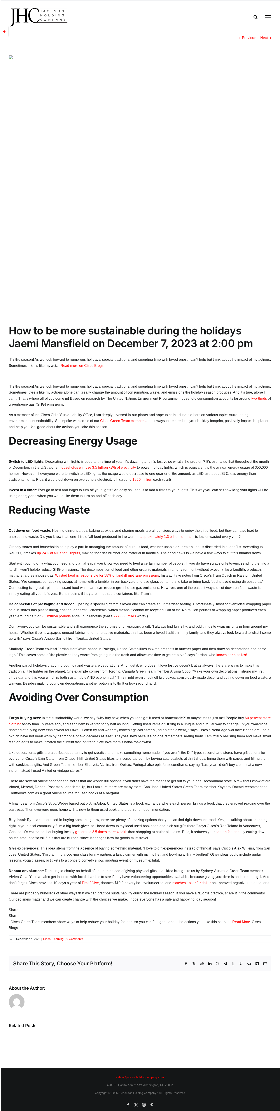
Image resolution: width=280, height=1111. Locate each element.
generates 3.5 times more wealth (101, 832)
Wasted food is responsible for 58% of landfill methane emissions (107, 575)
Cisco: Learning (53, 939)
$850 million (142, 479)
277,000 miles (125, 616)
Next (264, 38)
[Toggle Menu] (268, 17)
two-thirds (259, 398)
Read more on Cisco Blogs (82, 365)
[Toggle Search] (256, 17)
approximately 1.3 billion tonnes (165, 537)
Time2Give (90, 883)
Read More (241, 922)
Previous (249, 38)
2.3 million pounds (56, 616)
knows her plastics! (231, 655)
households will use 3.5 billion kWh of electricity (98, 467)
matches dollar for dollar (191, 883)
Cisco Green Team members (123, 421)
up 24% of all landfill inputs (58, 553)
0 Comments (74, 939)
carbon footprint (227, 832)
